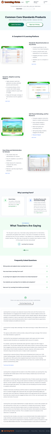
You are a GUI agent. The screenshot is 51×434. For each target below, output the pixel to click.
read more (34, 64)
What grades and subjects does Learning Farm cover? (17, 266)
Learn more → (39, 212)
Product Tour (27, 2)
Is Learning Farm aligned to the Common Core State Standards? (20, 276)
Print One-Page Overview (25, 303)
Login (22, 2)
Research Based (37, 135)
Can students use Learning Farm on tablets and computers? (19, 282)
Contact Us (45, 2)
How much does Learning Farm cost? (13, 271)
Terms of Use (40, 432)
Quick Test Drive (16, 24)
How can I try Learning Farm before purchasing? (16, 287)
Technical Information (9, 365)
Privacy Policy (33, 432)
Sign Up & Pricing (36, 2)
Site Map (47, 432)
